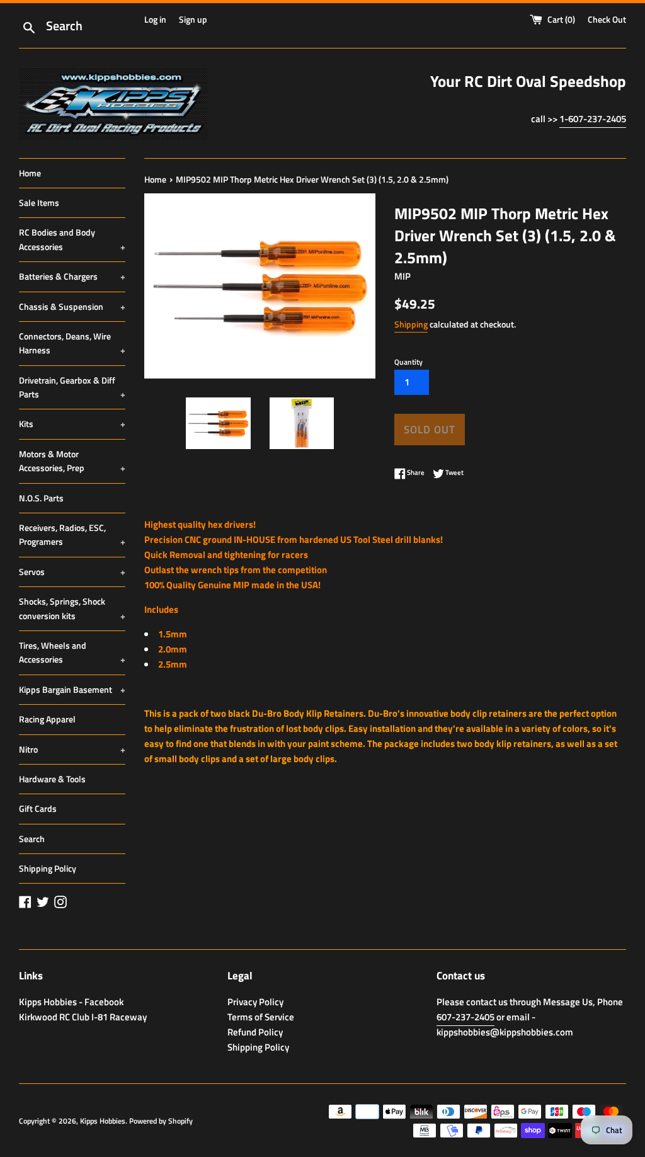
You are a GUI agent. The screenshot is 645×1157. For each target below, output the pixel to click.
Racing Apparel (47, 719)
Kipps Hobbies (102, 1121)
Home (30, 173)
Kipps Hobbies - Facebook (71, 1002)
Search (32, 838)
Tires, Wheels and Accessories (72, 652)
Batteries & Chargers (72, 276)
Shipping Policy (47, 868)
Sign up (193, 19)
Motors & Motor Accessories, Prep (72, 460)
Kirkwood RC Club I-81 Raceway (83, 1017)
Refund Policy (255, 1032)
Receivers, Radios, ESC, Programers (72, 534)
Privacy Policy (255, 1002)
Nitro (72, 749)
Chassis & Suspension (72, 306)
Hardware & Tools (52, 778)
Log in (155, 19)
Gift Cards (38, 808)
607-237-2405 (465, 1017)
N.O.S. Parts (41, 497)
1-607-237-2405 (592, 118)
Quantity (408, 362)
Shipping (411, 324)
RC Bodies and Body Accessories (72, 239)
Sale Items (39, 202)
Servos (72, 571)
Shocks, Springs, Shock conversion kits (72, 608)
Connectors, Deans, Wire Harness (72, 342)
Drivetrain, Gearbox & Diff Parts (72, 387)
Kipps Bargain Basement (72, 689)
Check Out (607, 19)
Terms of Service (260, 1017)
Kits (72, 423)
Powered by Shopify (161, 1121)
